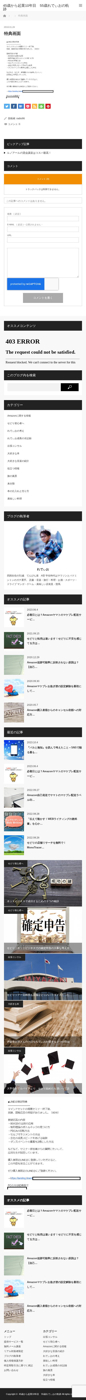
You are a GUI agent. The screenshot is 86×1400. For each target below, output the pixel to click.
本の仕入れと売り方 (18, 491)
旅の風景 (12, 476)
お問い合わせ (11, 1370)
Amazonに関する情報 (19, 415)
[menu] (80, 5)
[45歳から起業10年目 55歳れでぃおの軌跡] (37, 7)
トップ (7, 1337)
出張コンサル (14, 446)
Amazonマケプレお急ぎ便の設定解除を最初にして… (54, 688)
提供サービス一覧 (13, 1341)
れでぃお (43, 569)
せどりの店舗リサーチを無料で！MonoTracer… (46, 845)
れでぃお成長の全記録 (19, 438)
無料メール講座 (12, 1346)
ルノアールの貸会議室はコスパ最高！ (29, 152)
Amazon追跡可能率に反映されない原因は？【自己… (53, 664)
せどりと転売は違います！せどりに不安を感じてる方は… (54, 641)
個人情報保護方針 (13, 1360)
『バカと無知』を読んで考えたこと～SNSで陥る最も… (54, 750)
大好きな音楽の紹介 (18, 461)
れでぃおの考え (15, 430)
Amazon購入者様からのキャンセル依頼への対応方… (54, 712)
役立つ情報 (13, 468)
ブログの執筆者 (12, 1356)
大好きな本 (13, 453)
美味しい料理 (14, 498)
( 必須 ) (14, 214)
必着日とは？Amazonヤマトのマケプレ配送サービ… (54, 617)
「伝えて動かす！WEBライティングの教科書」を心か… (52, 821)
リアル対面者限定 (13, 1351)
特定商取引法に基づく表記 (18, 1365)
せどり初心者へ (15, 423)
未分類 (11, 483)
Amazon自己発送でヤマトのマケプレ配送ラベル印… (54, 797)
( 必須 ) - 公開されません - (24, 225)
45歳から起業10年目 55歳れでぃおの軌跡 (40, 1394)
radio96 (20, 118)
